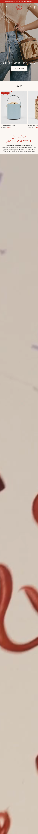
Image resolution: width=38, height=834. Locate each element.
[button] (6, 7)
